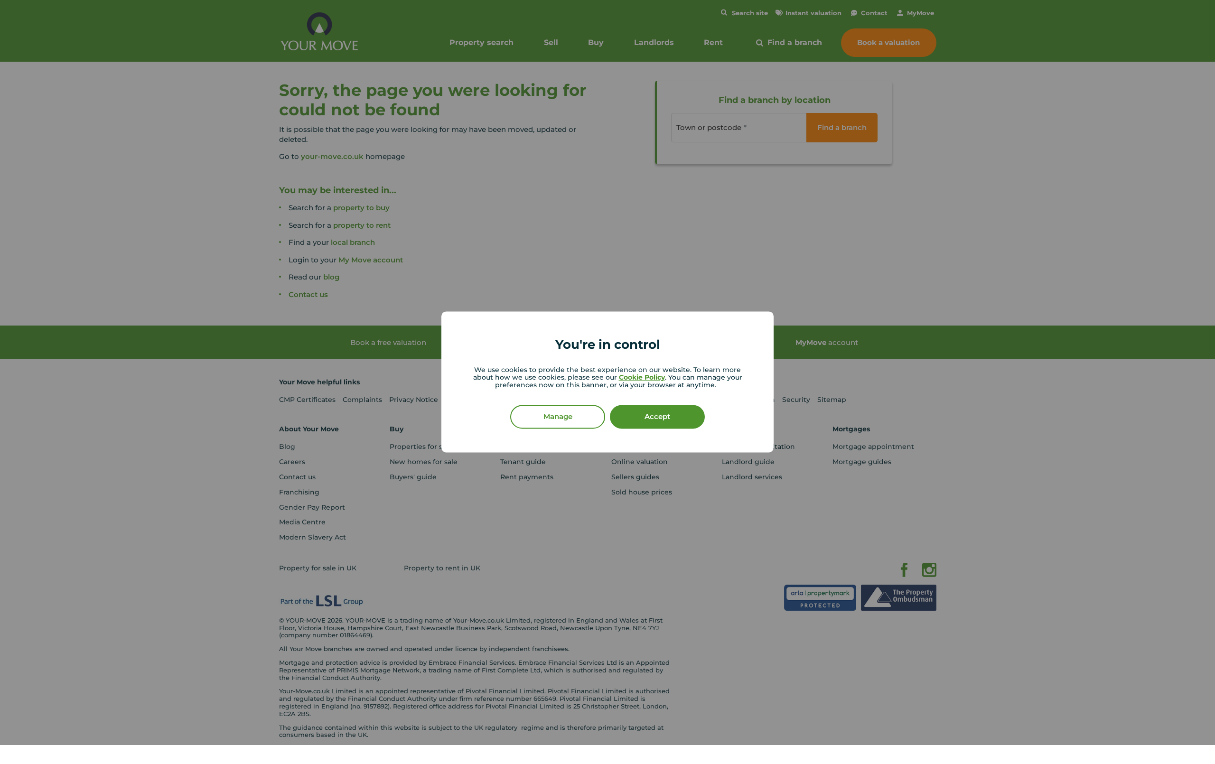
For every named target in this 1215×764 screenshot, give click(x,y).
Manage (557, 416)
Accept (657, 416)
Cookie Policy (642, 377)
